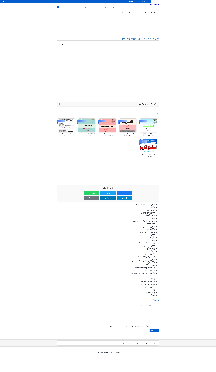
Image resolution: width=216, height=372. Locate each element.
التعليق (156, 307)
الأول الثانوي (145, 12)
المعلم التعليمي (153, 5)
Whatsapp (1, 1)
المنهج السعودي (89, 7)
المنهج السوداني (107, 7)
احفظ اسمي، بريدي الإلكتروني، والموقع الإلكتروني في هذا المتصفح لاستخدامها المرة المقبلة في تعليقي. (132, 326)
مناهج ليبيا (98, 7)
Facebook (3, 1)
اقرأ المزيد (122, 343)
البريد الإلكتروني (101, 319)
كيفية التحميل (142, 1)
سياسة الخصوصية (133, 1)
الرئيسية (157, 12)
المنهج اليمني (116, 7)
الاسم (156, 319)
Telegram (6, 1)
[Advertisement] (111, 26)
